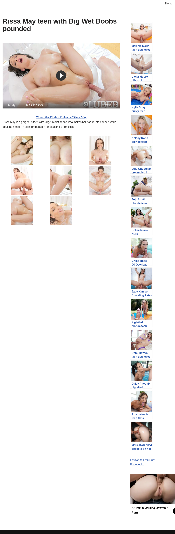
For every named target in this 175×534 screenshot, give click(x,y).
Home (168, 3)
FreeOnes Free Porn (142, 459)
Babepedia (137, 464)
